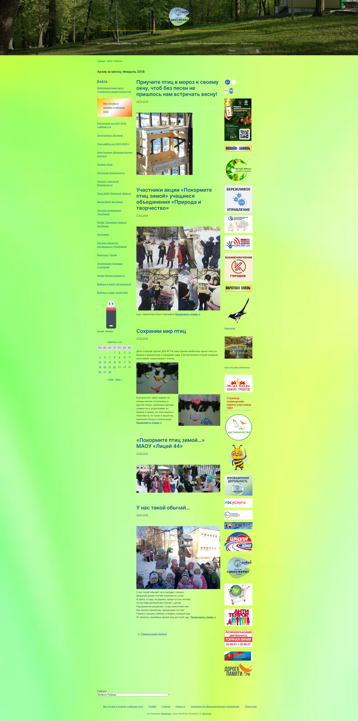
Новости (175, 43)
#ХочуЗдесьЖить (231, 367)
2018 (109, 61)
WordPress (166, 713)
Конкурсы (103, 255)
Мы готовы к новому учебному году (117, 43)
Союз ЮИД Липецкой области (114, 193)
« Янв (110, 379)
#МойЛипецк (244, 367)
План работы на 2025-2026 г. (113, 144)
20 (104, 367)
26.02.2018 (142, 515)
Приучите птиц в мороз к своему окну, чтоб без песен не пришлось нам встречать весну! (177, 88)
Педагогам (247, 43)
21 (110, 367)
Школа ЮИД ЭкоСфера (110, 202)
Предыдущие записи (152, 634)
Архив (113, 255)
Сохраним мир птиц (161, 331)
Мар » (119, 379)
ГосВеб (146, 43)
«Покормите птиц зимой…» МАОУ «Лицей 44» (170, 443)
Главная (159, 43)
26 (99, 372)
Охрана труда (104, 164)
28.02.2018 (142, 101)
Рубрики (102, 691)
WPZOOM (206, 713)
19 (100, 367)
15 (114, 362)
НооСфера (103, 234)
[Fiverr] (234, 82)
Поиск (257, 50)
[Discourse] (227, 82)
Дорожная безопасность (111, 173)
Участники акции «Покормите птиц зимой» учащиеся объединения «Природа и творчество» (174, 199)
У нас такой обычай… (163, 508)
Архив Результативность (111, 275)
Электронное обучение (110, 135)
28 (109, 372)
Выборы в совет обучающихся (114, 284)
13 (105, 362)
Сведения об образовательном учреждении (212, 43)
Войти (102, 81)
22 (114, 367)
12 (100, 362)
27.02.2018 (142, 215)
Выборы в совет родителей (112, 292)
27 (104, 372)
